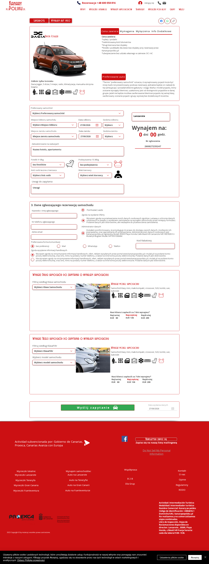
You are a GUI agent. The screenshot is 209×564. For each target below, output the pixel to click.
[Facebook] (161, 21)
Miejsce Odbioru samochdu (43, 120)
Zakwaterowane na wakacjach (45, 144)
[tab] (110, 31)
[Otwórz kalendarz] (97, 125)
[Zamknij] (205, 557)
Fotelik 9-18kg (37, 160)
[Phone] (159, 3)
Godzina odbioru (110, 120)
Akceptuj (195, 557)
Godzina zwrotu (110, 131)
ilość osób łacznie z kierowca (44, 170)
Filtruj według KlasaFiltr (44, 346)
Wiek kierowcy (84, 170)
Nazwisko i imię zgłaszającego (45, 211)
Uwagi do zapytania (42, 181)
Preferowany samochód (41, 108)
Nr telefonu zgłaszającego (43, 222)
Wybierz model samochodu (46, 357)
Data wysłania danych (158, 405)
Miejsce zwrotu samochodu (43, 131)
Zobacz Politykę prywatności (31, 560)
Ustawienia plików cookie (172, 557)
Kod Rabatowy (144, 240)
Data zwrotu (86, 131)
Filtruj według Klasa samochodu (49, 282)
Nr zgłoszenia (153, 141)
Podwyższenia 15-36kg (88, 160)
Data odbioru (85, 120)
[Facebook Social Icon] (125, 439)
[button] (83, 9)
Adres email (37, 232)
